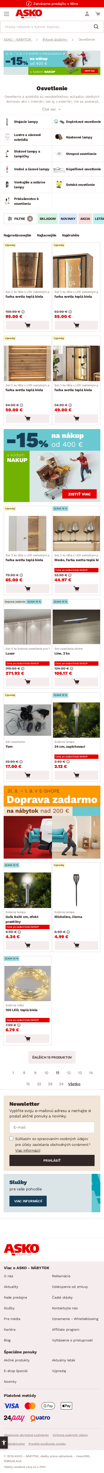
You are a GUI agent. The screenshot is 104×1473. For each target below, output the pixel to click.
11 (57, 1072)
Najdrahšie (70, 235)
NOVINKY (68, 219)
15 (28, 1084)
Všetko (74, 1084)
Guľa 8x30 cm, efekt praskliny (22, 917)
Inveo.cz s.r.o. (13, 1460)
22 (39, 1084)
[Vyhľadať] (98, 27)
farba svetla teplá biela (39, 294)
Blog (7, 1340)
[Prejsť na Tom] (27, 720)
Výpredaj (59, 1371)
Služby (9, 1308)
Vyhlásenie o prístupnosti (72, 1340)
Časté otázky (62, 1297)
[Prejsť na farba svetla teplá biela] (27, 270)
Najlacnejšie (46, 235)
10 (46, 1072)
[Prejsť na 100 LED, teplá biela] (27, 983)
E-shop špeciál (16, 1371)
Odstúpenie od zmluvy (70, 1287)
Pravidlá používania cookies (47, 1444)
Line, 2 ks (68, 651)
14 (91, 1072)
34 (61, 1084)
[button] (4, 1443)
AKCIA (85, 219)
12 (69, 1072)
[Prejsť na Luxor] (27, 626)
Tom (15, 744)
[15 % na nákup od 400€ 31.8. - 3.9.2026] (52, 73)
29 (50, 1084)
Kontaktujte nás (64, 1308)
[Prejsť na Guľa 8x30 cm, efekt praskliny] (27, 890)
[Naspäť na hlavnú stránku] (28, 13)
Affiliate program (65, 1329)
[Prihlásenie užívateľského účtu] (87, 13)
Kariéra (9, 1329)
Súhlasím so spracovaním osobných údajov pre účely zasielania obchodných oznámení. (52, 1142)
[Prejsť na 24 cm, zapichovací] (76, 720)
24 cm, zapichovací (69, 744)
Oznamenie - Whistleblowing (75, 1319)
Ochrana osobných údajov (70, 1435)
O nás (8, 1276)
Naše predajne (15, 1297)
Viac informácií (27, 1150)
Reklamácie (61, 1276)
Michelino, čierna (68, 914)
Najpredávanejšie (17, 235)
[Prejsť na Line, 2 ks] (76, 626)
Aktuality (11, 1287)
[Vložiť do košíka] (27, 325)
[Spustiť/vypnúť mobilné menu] (6, 13)
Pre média (12, 1319)
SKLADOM (48, 219)
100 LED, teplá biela (21, 1008)
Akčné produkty (17, 1360)
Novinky (10, 1381)
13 (80, 1072)
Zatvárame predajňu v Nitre (55, 4)
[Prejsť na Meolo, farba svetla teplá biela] (76, 533)
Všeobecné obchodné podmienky (26, 1435)
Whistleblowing (14, 1444)
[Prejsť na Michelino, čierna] (76, 890)
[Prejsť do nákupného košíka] (97, 13)
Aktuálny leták (63, 1360)
